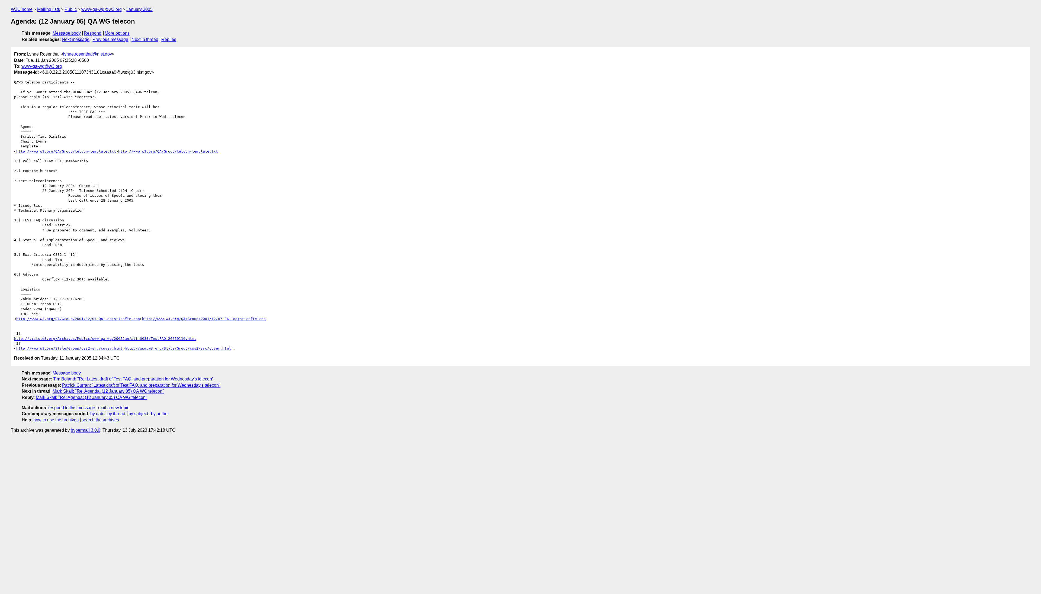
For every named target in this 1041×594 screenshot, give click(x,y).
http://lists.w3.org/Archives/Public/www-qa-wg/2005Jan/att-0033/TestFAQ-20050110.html (105, 339)
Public (71, 9)
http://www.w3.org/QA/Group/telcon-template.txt (66, 151)
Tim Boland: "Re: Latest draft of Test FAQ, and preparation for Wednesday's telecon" (133, 379)
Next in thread (144, 39)
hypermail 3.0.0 (85, 430)
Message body (67, 33)
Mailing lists (48, 9)
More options (117, 33)
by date (97, 413)
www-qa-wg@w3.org (101, 9)
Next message (75, 39)
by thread (116, 413)
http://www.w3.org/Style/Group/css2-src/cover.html (69, 348)
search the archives (100, 420)
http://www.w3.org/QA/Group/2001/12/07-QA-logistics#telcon (78, 319)
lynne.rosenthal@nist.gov (87, 54)
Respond (92, 33)
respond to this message (71, 407)
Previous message (110, 39)
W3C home (22, 9)
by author (160, 413)
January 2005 (139, 9)
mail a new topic (113, 407)
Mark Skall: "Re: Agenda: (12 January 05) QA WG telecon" (108, 391)
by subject (138, 413)
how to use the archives (56, 420)
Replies (168, 39)
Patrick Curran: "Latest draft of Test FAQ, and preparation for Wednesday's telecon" (141, 385)
